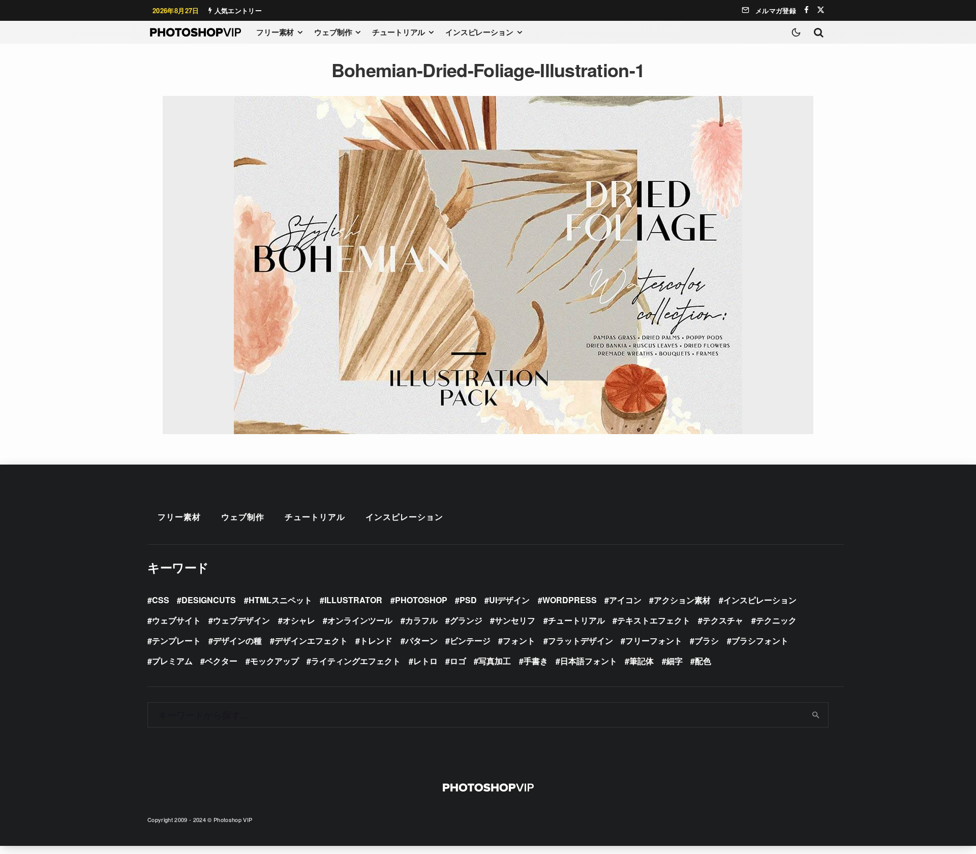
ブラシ (706, 640)
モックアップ (274, 661)
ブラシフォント (759, 640)
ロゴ (458, 661)
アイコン (625, 600)
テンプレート (176, 640)
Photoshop (421, 600)
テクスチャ (723, 620)
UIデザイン (509, 600)
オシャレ (299, 620)
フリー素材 (275, 32)
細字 (674, 661)
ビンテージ (470, 640)
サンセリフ (515, 620)
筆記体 (641, 661)
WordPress (569, 600)
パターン (421, 640)
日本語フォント (588, 661)
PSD (468, 600)
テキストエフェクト (653, 620)
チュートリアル (398, 32)
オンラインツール (359, 620)
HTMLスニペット (280, 600)
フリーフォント (653, 640)
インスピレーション (479, 32)
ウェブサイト (176, 620)
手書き (536, 661)
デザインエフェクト (311, 640)
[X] (821, 10)
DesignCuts (208, 600)
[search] (816, 715)
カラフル (421, 620)
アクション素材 (682, 600)
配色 (703, 661)
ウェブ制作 (333, 32)
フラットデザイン (580, 640)
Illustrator (353, 600)
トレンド (376, 640)
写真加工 (494, 661)
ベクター (221, 661)
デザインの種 (237, 640)
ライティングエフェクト (356, 661)
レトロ (425, 661)
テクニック (776, 620)
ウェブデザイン (241, 620)
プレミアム (172, 661)
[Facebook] (806, 10)
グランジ (466, 620)
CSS (160, 600)
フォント (519, 640)
